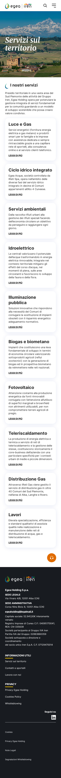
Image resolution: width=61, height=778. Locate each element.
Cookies (8, 732)
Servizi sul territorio (15, 661)
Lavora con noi (13, 674)
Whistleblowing (13, 703)
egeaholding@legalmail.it (19, 611)
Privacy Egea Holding (16, 690)
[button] (44, 5)
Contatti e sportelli (15, 668)
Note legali (10, 750)
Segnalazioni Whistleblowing (18, 759)
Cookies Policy (13, 696)
